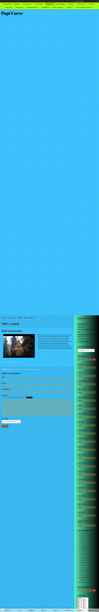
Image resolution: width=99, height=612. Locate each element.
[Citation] (13, 397)
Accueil (4, 318)
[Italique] (4, 397)
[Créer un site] (7, 610)
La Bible (91, 4)
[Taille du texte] (8, 397)
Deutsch (81, 543)
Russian (81, 575)
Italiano (81, 541)
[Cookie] (2, 609)
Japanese (82, 580)
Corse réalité (39, 4)
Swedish (81, 550)
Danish (81, 565)
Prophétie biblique (32, 7)
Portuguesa (82, 548)
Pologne (19, 318)
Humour (71, 4)
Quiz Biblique (45, 7)
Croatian (82, 570)
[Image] (20, 397)
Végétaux (70, 7)
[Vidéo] (22, 397)
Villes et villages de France (84, 7)
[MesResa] (31, 610)
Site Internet (6, 389)
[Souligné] (6, 397)
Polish (81, 555)
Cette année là (27, 4)
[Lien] (16, 397)
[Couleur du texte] (10, 397)
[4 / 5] (7, 369)
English (81, 536)
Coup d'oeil (49, 4)
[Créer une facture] (55, 610)
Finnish (81, 560)
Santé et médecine (58, 7)
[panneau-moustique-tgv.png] (19, 346)
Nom (3, 377)
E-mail (4, 383)
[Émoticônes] (25, 397)
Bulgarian (82, 563)
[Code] (24, 397)
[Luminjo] (80, 610)
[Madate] (19, 610)
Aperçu (30, 397)
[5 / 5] (8, 369)
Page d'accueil (8, 4)
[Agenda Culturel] (92, 610)
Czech (81, 567)
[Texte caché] (18, 397)
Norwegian (82, 558)
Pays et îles (8, 7)
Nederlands (82, 546)
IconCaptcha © (18, 422)
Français (82, 533)
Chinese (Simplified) (85, 577)
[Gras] (3, 397)
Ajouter (5, 426)
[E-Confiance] (68, 610)
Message (4, 395)
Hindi (81, 572)
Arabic (81, 582)
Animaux (17, 4)
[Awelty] (43, 610)
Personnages (20, 7)
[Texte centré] (14, 397)
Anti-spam (5, 419)
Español (81, 538)
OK (94, 359)
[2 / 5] (4, 369)
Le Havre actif (81, 4)
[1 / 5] (2, 369)
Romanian (82, 553)
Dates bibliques (60, 4)
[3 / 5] (5, 369)
